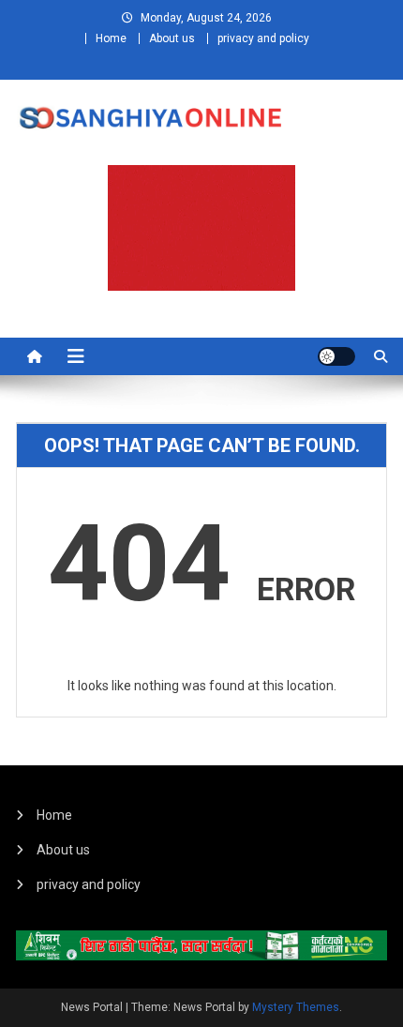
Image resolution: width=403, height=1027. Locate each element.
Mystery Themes (295, 1007)
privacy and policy (263, 38)
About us (172, 38)
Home (111, 38)
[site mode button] (336, 356)
